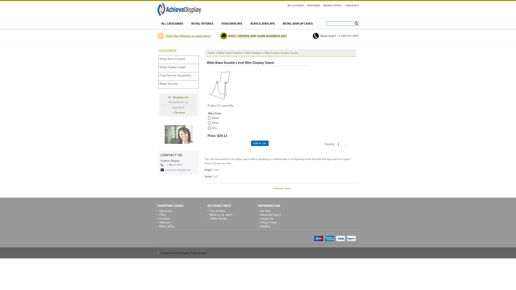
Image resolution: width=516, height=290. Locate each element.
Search (356, 23)
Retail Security (168, 83)
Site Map (265, 210)
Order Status (332, 5)
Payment (164, 218)
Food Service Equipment (175, 75)
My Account (296, 5)
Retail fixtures (202, 23)
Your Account (217, 210)
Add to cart (259, 143)
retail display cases (298, 23)
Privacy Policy (268, 222)
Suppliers (265, 226)
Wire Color (214, 113)
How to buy (165, 210)
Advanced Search (270, 214)
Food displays (232, 23)
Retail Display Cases (172, 67)
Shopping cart (180, 97)
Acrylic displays (262, 23)
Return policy (167, 226)
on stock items (187, 35)
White (215, 122)
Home (211, 52)
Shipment (164, 222)
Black (215, 117)
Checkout (352, 5)
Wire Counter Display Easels (281, 52)
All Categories (172, 23)
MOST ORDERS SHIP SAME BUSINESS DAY (257, 35)
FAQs (162, 214)
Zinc (214, 127)
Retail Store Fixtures (230, 52)
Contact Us (266, 218)
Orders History (218, 218)
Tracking (313, 5)
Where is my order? (221, 214)
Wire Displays (253, 52)
